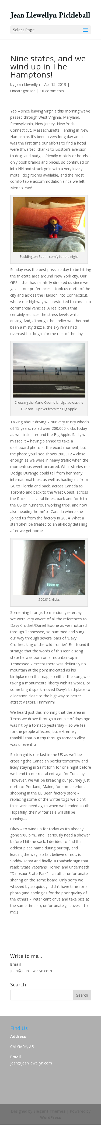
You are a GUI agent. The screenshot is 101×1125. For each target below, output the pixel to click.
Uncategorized (23, 90)
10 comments (52, 90)
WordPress (50, 1117)
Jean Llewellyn (27, 84)
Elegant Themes (49, 1111)
